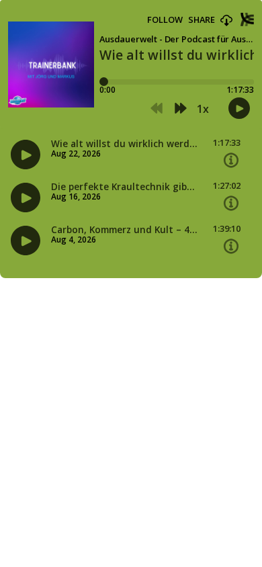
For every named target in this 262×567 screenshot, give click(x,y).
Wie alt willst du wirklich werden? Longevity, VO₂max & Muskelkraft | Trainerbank (124, 143)
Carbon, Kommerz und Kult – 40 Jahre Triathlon (124, 229)
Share (201, 19)
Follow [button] (165, 19)
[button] (226, 21)
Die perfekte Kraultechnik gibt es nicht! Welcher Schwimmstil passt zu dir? (124, 186)
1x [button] (203, 108)
